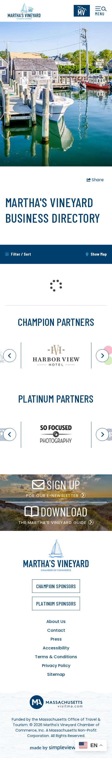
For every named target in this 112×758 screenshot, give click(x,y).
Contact (56, 630)
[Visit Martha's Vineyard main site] (82, 11)
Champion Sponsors (56, 586)
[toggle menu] (101, 11)
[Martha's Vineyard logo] (24, 11)
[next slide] (102, 355)
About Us (56, 621)
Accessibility (56, 648)
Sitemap (56, 674)
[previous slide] (9, 355)
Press (56, 639)
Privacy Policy (56, 666)
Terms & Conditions (56, 657)
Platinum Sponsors (56, 603)
